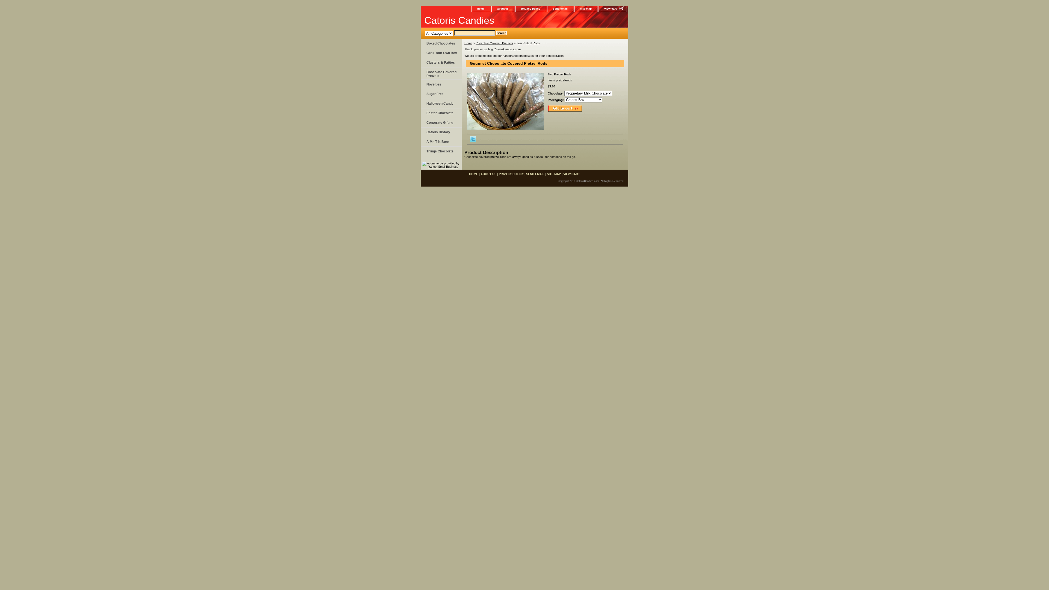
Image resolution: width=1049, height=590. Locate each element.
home (481, 8)
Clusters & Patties (440, 62)
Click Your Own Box (441, 53)
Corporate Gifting (439, 123)
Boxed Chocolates (440, 43)
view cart (610, 8)
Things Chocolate (439, 151)
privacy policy (530, 8)
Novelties (433, 84)
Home (468, 43)
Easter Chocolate (439, 113)
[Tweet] (473, 141)
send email (560, 8)
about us (503, 8)
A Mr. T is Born (437, 142)
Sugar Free (435, 94)
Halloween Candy (439, 103)
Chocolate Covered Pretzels (494, 43)
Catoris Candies (459, 20)
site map (586, 8)
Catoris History (438, 132)
